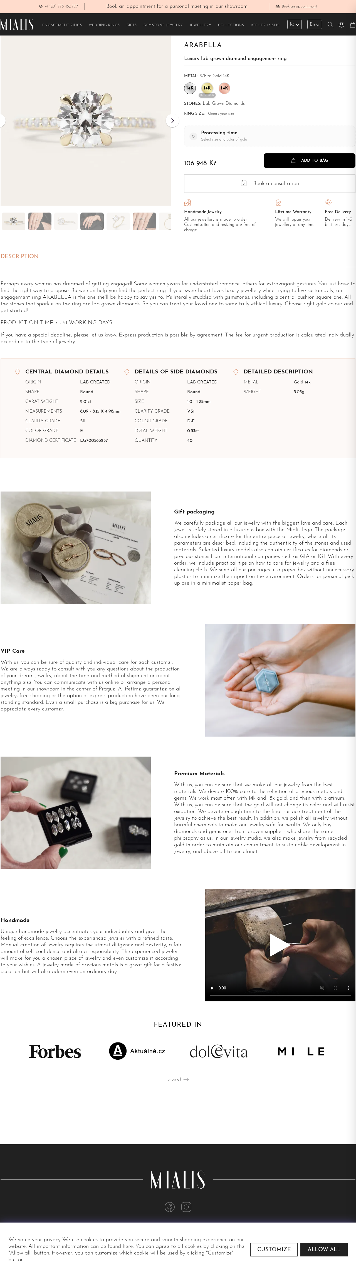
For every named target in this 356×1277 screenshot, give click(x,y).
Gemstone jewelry (163, 25)
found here (120, 1246)
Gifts (132, 25)
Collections (231, 25)
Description (20, 257)
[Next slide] (172, 120)
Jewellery (200, 25)
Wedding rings (104, 25)
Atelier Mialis (265, 25)
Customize (274, 1250)
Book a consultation (276, 183)
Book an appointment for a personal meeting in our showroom (177, 6)
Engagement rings (62, 25)
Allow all (324, 1250)
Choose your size (221, 114)
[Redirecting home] (17, 24)
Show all (174, 1080)
